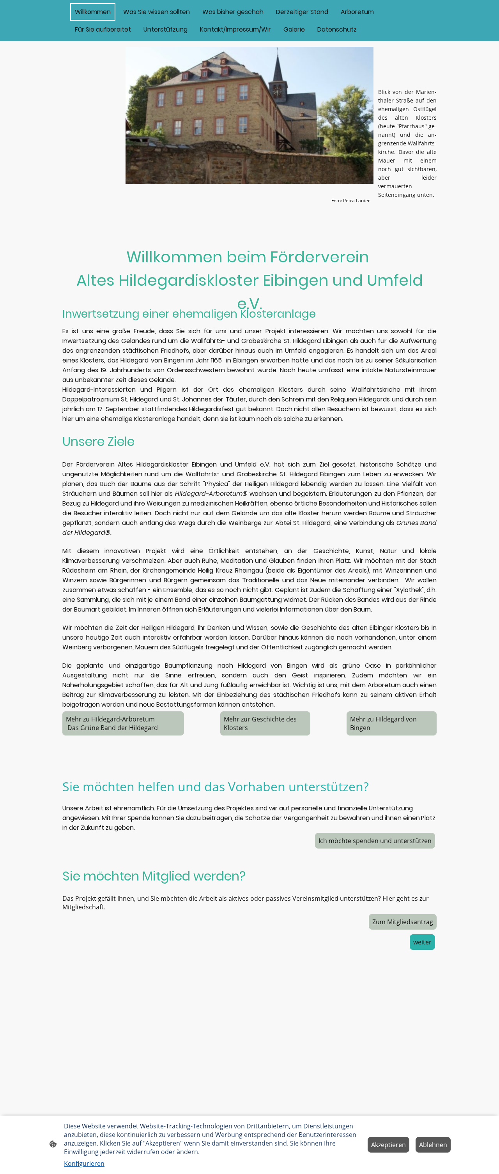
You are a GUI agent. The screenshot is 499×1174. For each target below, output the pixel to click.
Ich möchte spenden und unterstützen (375, 840)
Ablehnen (433, 1144)
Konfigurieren (84, 1163)
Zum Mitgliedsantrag (402, 922)
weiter (422, 942)
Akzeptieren (388, 1144)
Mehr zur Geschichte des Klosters (260, 723)
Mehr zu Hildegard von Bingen (383, 723)
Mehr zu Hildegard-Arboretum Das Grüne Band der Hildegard (122, 723)
